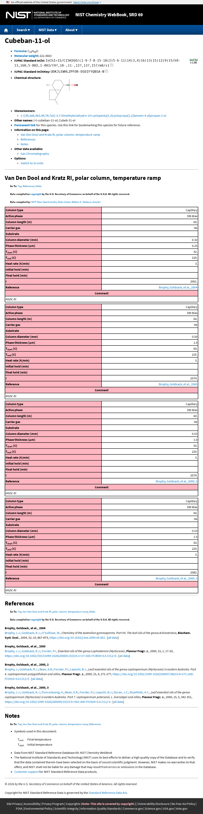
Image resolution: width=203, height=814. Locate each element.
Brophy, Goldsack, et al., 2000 (178, 384)
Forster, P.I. (49, 651)
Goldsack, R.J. (31, 633)
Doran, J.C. (121, 692)
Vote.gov (181, 808)
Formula (20, 51)
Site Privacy (14, 804)
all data (113, 637)
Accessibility (32, 804)
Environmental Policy (38, 808)
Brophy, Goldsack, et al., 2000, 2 (176, 481)
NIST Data (46, 30)
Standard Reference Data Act (108, 793)
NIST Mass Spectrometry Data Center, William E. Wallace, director (66, 202)
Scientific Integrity (66, 808)
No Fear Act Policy (183, 804)
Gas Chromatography (35, 154)
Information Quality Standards (100, 808)
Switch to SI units (32, 163)
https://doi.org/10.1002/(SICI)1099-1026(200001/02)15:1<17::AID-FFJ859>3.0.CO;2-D (60, 656)
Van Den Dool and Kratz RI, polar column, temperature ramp (60, 134)
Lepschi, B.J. (78, 669)
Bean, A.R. (46, 669)
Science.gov (153, 808)
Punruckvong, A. (53, 692)
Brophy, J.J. (12, 633)
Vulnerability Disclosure (153, 804)
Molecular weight (26, 56)
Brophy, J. (11, 669)
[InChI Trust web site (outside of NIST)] (193, 63)
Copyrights (73, 804)
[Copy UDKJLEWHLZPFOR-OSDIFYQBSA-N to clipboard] (106, 72)
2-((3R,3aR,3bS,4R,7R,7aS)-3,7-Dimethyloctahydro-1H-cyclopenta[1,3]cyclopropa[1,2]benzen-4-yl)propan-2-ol (93, 115)
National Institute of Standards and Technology (37, 14)
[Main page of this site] (6, 30)
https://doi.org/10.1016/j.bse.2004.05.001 (77, 637)
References (28, 139)
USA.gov (168, 808)
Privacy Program (53, 804)
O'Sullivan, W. (51, 633)
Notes (24, 144)
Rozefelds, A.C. (139, 692)
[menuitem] (6, 30)
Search (22, 30)
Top (20, 186)
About (70, 30)
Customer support (26, 772)
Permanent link (25, 125)
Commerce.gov (133, 808)
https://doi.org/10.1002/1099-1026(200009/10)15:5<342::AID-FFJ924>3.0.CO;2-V (57, 702)
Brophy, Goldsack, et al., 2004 (178, 287)
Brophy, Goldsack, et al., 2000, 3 (176, 578)
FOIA (19, 808)
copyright (35, 194)
